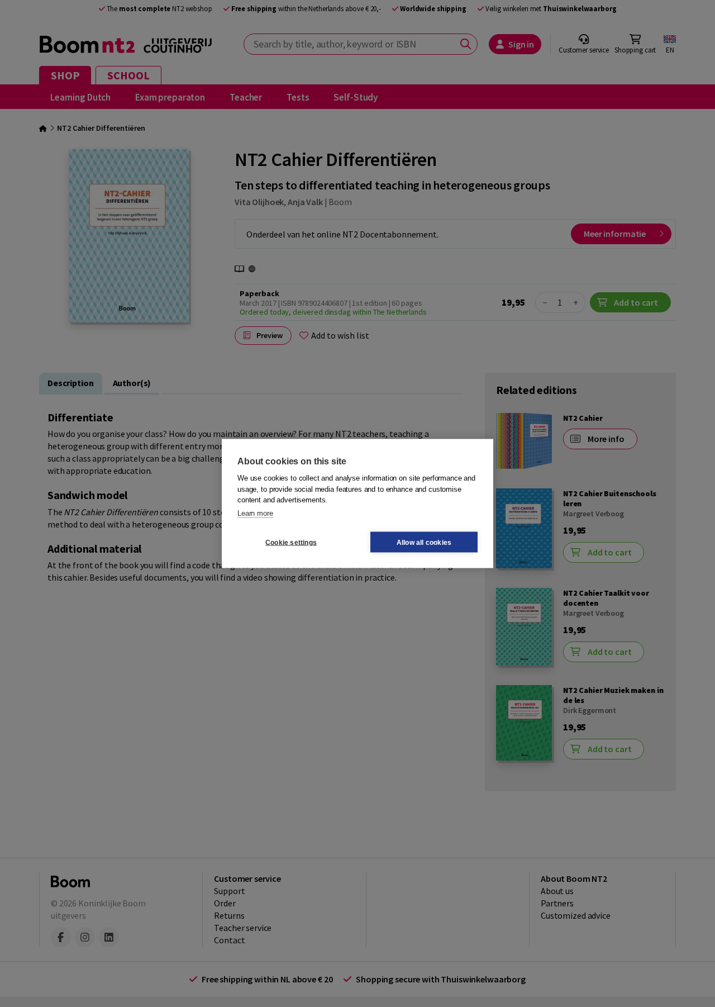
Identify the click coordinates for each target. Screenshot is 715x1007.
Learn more (255, 513)
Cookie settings (291, 542)
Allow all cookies (424, 542)
